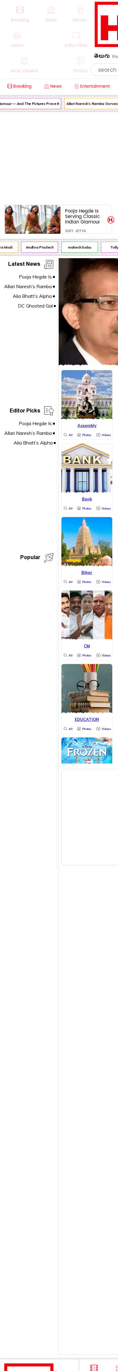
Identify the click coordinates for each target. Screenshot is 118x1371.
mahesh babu (78, 247)
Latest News (24, 265)
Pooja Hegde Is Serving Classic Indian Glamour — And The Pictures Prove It (83, 216)
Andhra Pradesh (38, 247)
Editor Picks (25, 412)
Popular (30, 558)
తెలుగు (102, 57)
